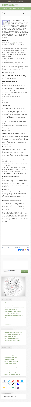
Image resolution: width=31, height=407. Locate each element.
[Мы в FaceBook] (4, 381)
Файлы (22, 8)
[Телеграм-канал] (22, 381)
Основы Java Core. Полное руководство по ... (14, 319)
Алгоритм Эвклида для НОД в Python (12, 340)
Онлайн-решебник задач (10, 350)
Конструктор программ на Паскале (12, 370)
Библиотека (16, 8)
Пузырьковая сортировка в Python (12, 338)
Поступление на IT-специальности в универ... (14, 307)
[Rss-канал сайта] (4, 384)
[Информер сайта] (13, 387)
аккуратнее (12, 43)
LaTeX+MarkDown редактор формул (12, 355)
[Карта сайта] (22, 384)
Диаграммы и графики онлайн (11, 367)
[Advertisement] (15, 234)
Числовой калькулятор (9, 359)
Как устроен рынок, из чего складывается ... (14, 311)
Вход (21, 1)
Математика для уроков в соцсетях (12, 313)
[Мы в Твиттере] (9, 381)
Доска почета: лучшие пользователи (12, 374)
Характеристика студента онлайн (12, 365)
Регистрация (15, 1)
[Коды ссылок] (9, 387)
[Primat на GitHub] (13, 384)
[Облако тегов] (4, 387)
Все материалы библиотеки (10, 342)
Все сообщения (8, 324)
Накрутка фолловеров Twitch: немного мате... (14, 305)
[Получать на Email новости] (9, 384)
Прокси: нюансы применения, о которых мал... (14, 322)
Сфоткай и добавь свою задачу (11, 361)
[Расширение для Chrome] (17, 384)
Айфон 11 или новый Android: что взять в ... (14, 302)
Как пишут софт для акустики (11, 309)
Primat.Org (10, 4)
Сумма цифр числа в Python (10, 336)
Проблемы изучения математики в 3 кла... (13, 332)
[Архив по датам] (17, 387)
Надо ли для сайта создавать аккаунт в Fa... (14, 315)
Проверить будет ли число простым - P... (13, 334)
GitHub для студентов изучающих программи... (14, 317)
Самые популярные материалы (11, 372)
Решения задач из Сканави (10, 363)
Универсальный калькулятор (11, 357)
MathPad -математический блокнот (12, 353)
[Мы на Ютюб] (13, 381)
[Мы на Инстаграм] (17, 381)
